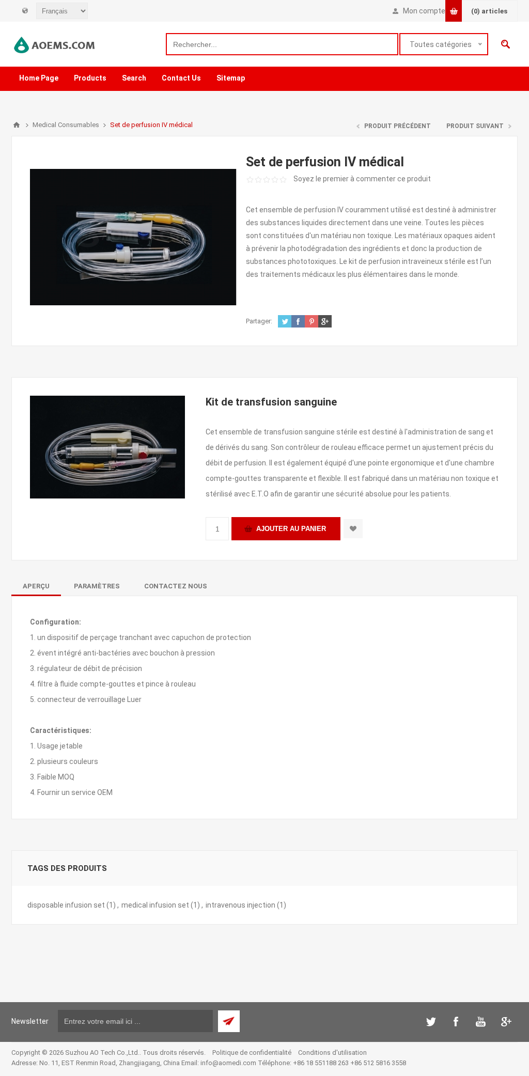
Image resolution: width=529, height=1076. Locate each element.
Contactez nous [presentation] (175, 586)
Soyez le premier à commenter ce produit (362, 179)
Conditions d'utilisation (332, 1052)
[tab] (36, 586)
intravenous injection (240, 905)
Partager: (259, 321)
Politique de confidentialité (251, 1052)
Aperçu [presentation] (36, 586)
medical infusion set (155, 905)
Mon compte (424, 11)
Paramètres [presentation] (97, 586)
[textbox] (282, 44)
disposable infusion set (66, 905)
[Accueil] (16, 125)
